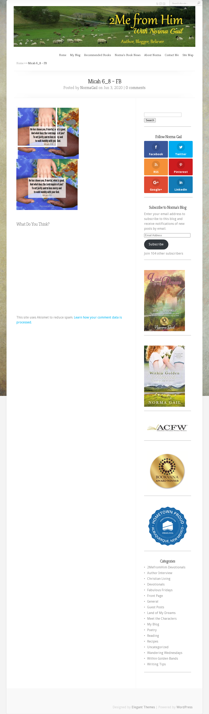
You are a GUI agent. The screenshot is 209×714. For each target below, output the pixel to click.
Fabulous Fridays (159, 590)
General (152, 601)
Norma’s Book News (128, 55)
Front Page (155, 596)
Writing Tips (156, 664)
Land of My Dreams (161, 613)
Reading (153, 636)
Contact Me (172, 55)
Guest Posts (155, 607)
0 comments (136, 87)
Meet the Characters (162, 619)
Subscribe (156, 244)
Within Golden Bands (162, 658)
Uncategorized (158, 647)
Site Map (187, 55)
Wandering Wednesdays (164, 653)
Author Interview (159, 573)
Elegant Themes (143, 707)
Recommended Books (97, 55)
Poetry (152, 630)
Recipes (152, 641)
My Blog (75, 55)
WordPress (184, 707)
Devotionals (156, 584)
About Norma (152, 55)
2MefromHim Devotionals (166, 567)
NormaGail (89, 87)
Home (62, 55)
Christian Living (158, 579)
